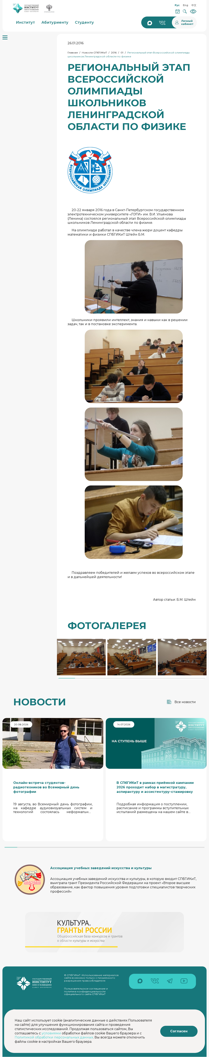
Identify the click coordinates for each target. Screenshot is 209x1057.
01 (122, 52)
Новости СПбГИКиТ (94, 52)
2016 (114, 52)
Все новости (185, 702)
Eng (185, 5)
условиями (51, 1033)
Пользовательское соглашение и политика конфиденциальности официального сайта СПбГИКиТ (86, 991)
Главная (73, 52)
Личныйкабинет (187, 22)
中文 (193, 5)
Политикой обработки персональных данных (54, 1037)
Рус (177, 5)
